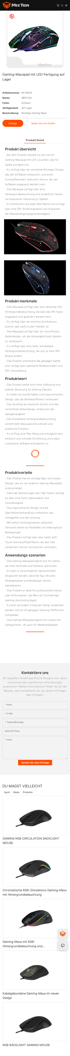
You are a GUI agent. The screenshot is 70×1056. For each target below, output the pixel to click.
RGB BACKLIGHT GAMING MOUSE (26, 1045)
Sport (7, 792)
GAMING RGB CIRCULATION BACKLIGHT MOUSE (31, 841)
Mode (16, 792)
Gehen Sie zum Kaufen (43, 123)
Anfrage (12, 123)
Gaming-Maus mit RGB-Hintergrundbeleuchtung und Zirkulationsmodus (22, 944)
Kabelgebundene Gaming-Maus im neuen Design (31, 996)
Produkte (28, 792)
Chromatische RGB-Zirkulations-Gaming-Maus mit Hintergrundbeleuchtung (35, 892)
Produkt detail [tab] (35, 140)
